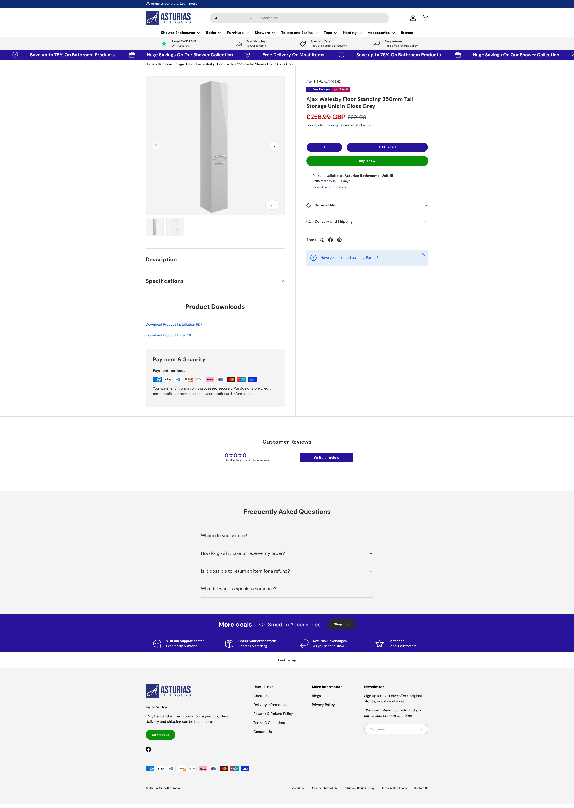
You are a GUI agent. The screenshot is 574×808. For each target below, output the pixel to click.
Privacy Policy (323, 704)
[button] (425, 18)
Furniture (235, 32)
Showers (262, 32)
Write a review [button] (326, 457)
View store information (329, 187)
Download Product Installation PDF (174, 324)
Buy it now (367, 161)
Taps (328, 32)
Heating (350, 32)
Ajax (309, 81)
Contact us (160, 735)
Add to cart (387, 147)
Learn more (188, 4)
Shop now (341, 624)
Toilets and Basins (297, 32)
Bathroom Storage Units (175, 64)
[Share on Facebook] (330, 239)
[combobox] (299, 18)
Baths (211, 32)
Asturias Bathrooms (168, 788)
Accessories (379, 32)
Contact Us (262, 731)
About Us (261, 695)
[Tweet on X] (321, 239)
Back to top (287, 660)
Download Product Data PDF (169, 335)
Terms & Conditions (269, 722)
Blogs (316, 695)
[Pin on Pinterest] (339, 239)
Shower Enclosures (178, 32)
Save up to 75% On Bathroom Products (45, 55)
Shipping (332, 125)
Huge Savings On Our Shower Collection (162, 55)
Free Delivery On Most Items (267, 55)
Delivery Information (270, 704)
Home (150, 64)
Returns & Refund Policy (273, 713)
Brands (407, 32)
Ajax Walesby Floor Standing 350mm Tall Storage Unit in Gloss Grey (244, 64)
